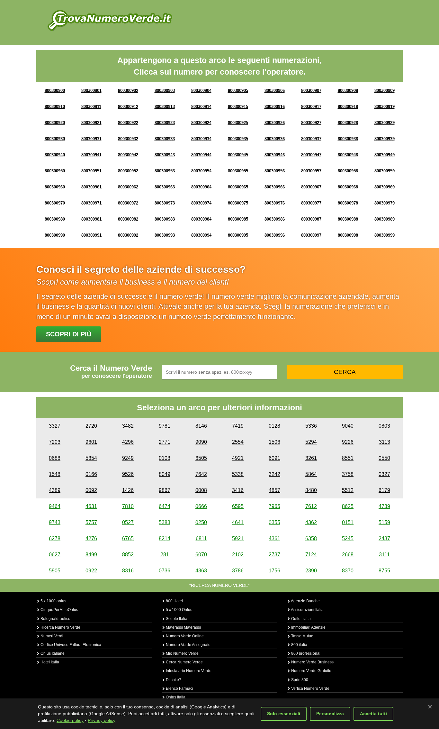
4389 (54, 490)
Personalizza (330, 713)
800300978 (348, 203)
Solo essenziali (283, 713)
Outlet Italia (300, 618)
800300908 (348, 90)
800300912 (128, 106)
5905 (54, 570)
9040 (348, 426)
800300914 (201, 106)
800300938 (348, 138)
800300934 (201, 138)
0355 (274, 522)
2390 (311, 570)
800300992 (128, 235)
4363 (201, 570)
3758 (348, 474)
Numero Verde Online (184, 636)
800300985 (238, 219)
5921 (238, 538)
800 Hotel (174, 601)
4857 (274, 490)
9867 (164, 490)
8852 (128, 554)
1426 (128, 490)
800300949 (384, 154)
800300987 (311, 219)
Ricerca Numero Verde (60, 627)
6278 (54, 538)
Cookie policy (70, 720)
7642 (201, 474)
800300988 (348, 219)
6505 (201, 458)
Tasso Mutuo (301, 636)
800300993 (165, 235)
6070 (201, 554)
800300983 (165, 219)
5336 (311, 426)
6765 (128, 538)
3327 (54, 426)
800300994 (201, 235)
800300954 (201, 171)
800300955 (238, 171)
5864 (311, 474)
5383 (164, 522)
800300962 (128, 187)
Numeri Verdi (51, 636)
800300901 (91, 90)
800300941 (91, 154)
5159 (384, 522)
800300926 (274, 122)
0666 (201, 506)
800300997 (311, 235)
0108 (164, 458)
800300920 (55, 122)
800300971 (91, 203)
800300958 (348, 171)
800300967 (311, 187)
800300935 (238, 138)
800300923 (165, 122)
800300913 (165, 106)
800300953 (165, 171)
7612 (311, 506)
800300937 (311, 138)
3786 (238, 570)
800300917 (311, 106)
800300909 (384, 90)
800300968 (348, 187)
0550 (384, 458)
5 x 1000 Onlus (178, 609)
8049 (164, 474)
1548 (54, 474)
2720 (91, 426)
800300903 (165, 90)
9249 (128, 458)
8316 (128, 570)
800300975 (238, 203)
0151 (348, 522)
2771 (164, 442)
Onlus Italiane (52, 653)
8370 (348, 570)
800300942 (128, 154)
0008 (201, 490)
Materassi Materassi (183, 627)
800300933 (165, 138)
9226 (348, 442)
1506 (274, 442)
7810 (128, 506)
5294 (311, 442)
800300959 (384, 171)
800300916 (274, 106)
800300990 (55, 235)
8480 (311, 490)
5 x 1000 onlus (53, 601)
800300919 (384, 106)
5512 (348, 490)
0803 (384, 426)
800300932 (128, 138)
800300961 (91, 187)
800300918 (348, 106)
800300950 (55, 171)
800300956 (274, 171)
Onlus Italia (175, 697)
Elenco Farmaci (179, 688)
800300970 (55, 203)
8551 (348, 458)
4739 (384, 506)
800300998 (348, 235)
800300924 (201, 122)
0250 (201, 522)
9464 (54, 506)
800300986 (274, 219)
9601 (91, 442)
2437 (384, 538)
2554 (238, 442)
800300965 (238, 187)
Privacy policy (101, 720)
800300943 (165, 154)
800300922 (128, 122)
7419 (238, 426)
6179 (384, 490)
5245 (348, 538)
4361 (274, 538)
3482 (128, 426)
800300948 (348, 154)
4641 (238, 522)
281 (164, 554)
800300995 (238, 235)
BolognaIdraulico (55, 618)
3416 (238, 490)
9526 (128, 474)
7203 (54, 442)
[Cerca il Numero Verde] (110, 20)
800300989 (384, 219)
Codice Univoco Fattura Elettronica (70, 644)
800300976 (274, 203)
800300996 (274, 235)
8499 (91, 554)
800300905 (238, 90)
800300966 (274, 187)
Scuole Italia (176, 618)
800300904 (201, 90)
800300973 (165, 203)
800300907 (311, 90)
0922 (91, 570)
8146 (201, 426)
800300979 (384, 203)
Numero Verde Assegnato (188, 644)
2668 (348, 554)
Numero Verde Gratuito (310, 671)
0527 (128, 522)
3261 (311, 458)
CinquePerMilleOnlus (59, 609)
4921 (238, 458)
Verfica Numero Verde (309, 688)
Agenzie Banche (305, 601)
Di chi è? (173, 680)
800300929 (384, 122)
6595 (238, 506)
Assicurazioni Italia (307, 609)
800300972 (128, 203)
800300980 (55, 219)
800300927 (311, 122)
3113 (384, 442)
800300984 (201, 219)
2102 (238, 554)
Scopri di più (68, 334)
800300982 (128, 219)
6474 (164, 506)
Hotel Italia (49, 662)
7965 (274, 506)
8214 (164, 538)
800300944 (201, 154)
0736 (164, 570)
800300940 (55, 154)
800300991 (91, 235)
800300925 (238, 122)
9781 (164, 426)
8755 (384, 570)
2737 (274, 554)
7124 (311, 554)
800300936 (274, 138)
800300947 (311, 154)
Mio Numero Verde (182, 653)
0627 (54, 554)
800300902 (128, 90)
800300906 (274, 90)
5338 (238, 474)
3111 (384, 554)
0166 (91, 474)
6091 (274, 458)
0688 (54, 458)
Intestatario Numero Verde (188, 671)
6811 (201, 538)
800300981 (91, 219)
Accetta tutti (373, 713)
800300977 (311, 203)
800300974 (201, 203)
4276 (91, 538)
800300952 (128, 171)
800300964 (201, 187)
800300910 (55, 106)
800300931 (91, 138)
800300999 (384, 235)
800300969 (384, 187)
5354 (91, 458)
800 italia (298, 644)
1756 (274, 570)
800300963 (165, 187)
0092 (91, 490)
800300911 (91, 106)
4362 (311, 522)
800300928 (348, 122)
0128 (274, 426)
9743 (54, 522)
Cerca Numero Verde (184, 662)
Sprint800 (299, 680)
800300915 (238, 106)
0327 (384, 474)
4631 (91, 506)
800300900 (55, 90)
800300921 (91, 122)
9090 (201, 442)
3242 (274, 474)
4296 (128, 442)
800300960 (55, 187)
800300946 (274, 154)
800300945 (238, 154)
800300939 (384, 138)
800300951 (91, 171)
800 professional (305, 653)
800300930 (55, 138)
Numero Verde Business (312, 662)
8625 (348, 506)
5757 (91, 522)
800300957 (311, 171)
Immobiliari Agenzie (308, 627)
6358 (311, 538)
